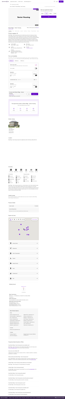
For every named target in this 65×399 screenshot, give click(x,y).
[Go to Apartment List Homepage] (5, 1)
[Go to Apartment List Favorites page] (54, 1)
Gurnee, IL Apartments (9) (14, 319)
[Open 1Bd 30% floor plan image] (35, 74)
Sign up (61, 1)
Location (21, 30)
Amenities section (33, 359)
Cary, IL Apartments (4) (27, 323)
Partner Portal (42, 397)
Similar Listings (17, 30)
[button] (26, 229)
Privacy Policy (23, 397)
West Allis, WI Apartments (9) (14, 322)
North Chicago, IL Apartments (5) (29, 319)
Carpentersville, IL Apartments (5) (15, 320)
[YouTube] (60, 397)
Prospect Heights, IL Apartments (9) (29, 322)
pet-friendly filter (31, 369)
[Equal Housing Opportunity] (55, 397)
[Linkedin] (56, 397)
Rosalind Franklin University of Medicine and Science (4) (30, 335)
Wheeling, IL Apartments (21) (28, 320)
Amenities (25, 30)
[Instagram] (62, 397)
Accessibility (37, 397)
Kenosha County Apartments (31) (15, 329)
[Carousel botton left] (10, 17)
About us (10, 397)
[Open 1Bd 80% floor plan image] (35, 85)
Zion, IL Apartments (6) (13, 317)
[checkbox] (14, 109)
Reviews (29, 30)
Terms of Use (27, 397)
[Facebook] (58, 397)
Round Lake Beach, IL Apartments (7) (15, 316)
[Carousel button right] (37, 17)
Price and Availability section (12, 347)
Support (20, 397)
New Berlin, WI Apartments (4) (14, 323)
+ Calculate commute (29, 47)
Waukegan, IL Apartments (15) (28, 317)
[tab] (11, 61)
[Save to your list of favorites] (37, 10)
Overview (10, 30)
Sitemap (31, 397)
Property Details (33, 30)
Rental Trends (17, 397)
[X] (59, 397)
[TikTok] (63, 397)
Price (13, 30)
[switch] (35, 68)
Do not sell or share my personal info (49, 397)
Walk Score (23, 286)
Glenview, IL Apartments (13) (28, 316)
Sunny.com (34, 397)
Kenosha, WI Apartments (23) (14, 314)
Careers (13, 397)
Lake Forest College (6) (13, 335)
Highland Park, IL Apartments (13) (29, 314)
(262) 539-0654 (10, 28)
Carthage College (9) (13, 334)
